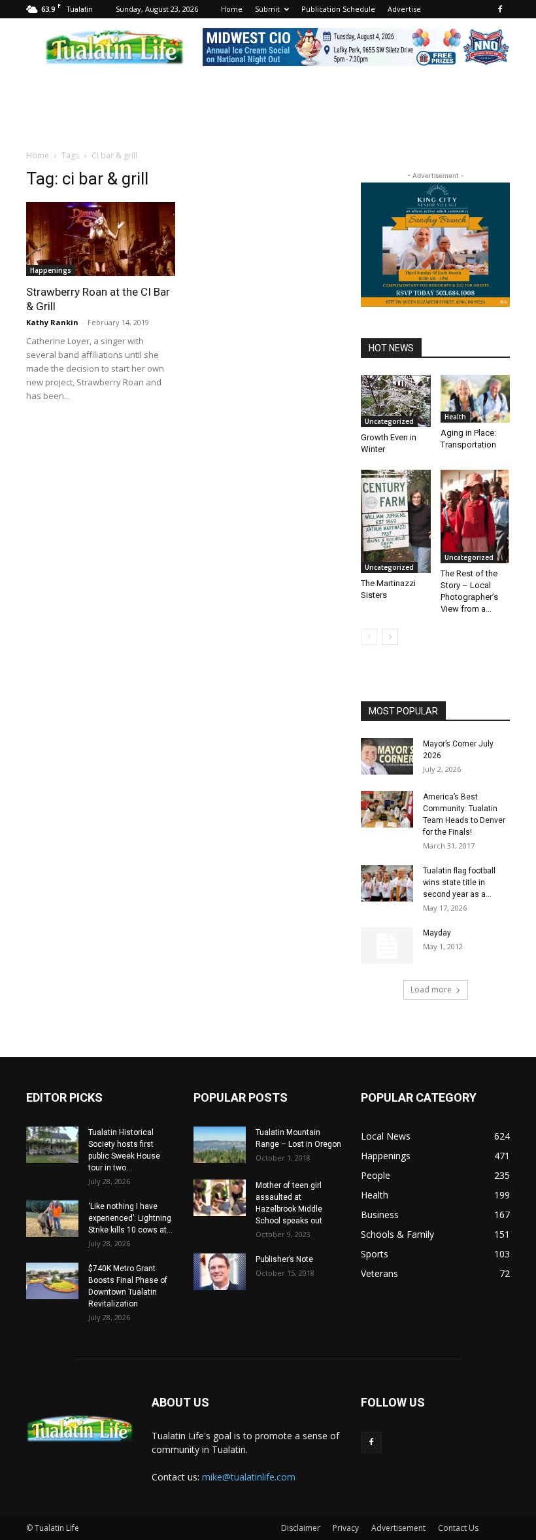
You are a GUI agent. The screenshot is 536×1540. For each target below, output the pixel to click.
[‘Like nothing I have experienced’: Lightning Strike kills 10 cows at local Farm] (52, 1218)
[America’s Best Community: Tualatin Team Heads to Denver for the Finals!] (387, 809)
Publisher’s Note (284, 1259)
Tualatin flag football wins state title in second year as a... (459, 882)
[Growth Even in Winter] (396, 401)
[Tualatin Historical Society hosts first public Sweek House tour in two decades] (52, 1145)
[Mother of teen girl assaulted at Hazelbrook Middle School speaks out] (219, 1198)
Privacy (346, 1527)
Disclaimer (300, 1527)
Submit (267, 9)
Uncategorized (389, 421)
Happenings (50, 270)
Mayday (437, 932)
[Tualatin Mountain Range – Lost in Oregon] (219, 1145)
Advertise (404, 9)
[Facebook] (500, 9)
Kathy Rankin (52, 322)
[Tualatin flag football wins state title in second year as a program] (387, 883)
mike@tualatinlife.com (248, 1477)
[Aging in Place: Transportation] (476, 399)
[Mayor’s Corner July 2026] (387, 756)
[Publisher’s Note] (219, 1271)
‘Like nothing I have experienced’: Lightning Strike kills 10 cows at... (130, 1218)
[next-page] (390, 637)
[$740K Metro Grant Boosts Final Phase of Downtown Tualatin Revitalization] (52, 1281)
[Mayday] (387, 945)
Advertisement (398, 1527)
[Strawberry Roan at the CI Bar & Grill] (100, 239)
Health (455, 416)
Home (232, 9)
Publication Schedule (338, 9)
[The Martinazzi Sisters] (396, 521)
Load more (431, 989)
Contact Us (458, 1527)
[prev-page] (369, 637)
